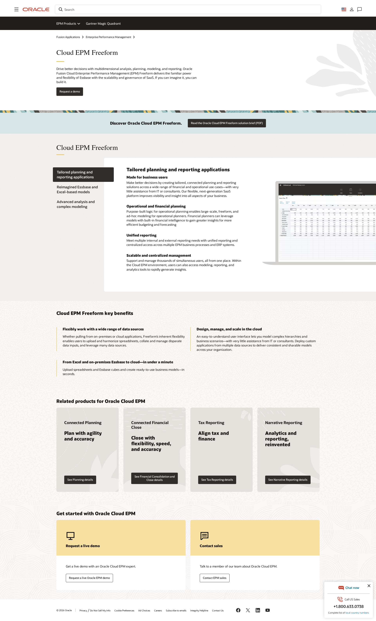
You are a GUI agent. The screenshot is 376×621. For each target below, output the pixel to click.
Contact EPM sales (214, 578)
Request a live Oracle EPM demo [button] (89, 578)
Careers (158, 610)
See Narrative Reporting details (287, 479)
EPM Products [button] (66, 23)
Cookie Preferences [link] (124, 610)
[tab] (83, 174)
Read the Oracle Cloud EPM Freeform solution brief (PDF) (227, 123)
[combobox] (188, 9)
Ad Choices (144, 610)
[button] (16, 9)
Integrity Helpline (199, 610)
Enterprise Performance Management (108, 37)
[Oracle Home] (36, 9)
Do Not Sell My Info (100, 610)
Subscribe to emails (176, 610)
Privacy (83, 610)
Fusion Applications (68, 37)
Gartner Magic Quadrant (103, 23)
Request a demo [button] (70, 91)
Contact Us (218, 610)
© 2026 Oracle (64, 610)
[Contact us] (359, 9)
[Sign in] (351, 9)
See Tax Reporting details (217, 479)
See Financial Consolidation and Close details (155, 478)
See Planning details (80, 479)
